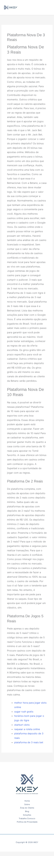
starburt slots (22, 724)
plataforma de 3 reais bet (28, 742)
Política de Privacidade (27, 822)
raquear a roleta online (27, 729)
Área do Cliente (27, 808)
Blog (27, 811)
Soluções (27, 815)
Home (27, 801)
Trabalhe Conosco (27, 818)
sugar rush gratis (23, 711)
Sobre (27, 804)
